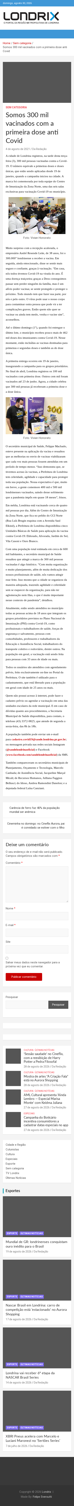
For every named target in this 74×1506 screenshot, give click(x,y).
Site (8, 941)
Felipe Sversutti (42, 1496)
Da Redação (39, 149)
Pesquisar (12, 997)
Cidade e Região (16, 1144)
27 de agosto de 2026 (37, 1107)
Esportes (13, 1191)
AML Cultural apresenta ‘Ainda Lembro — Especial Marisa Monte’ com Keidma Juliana (45, 1098)
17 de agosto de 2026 (18, 1319)
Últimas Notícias (44, 1050)
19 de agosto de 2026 (18, 1251)
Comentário (14, 863)
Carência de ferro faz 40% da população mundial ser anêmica (34, 810)
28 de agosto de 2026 (37, 1066)
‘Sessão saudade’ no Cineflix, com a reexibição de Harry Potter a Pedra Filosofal (43, 1057)
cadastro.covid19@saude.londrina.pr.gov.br (39, 739)
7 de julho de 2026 (16, 1445)
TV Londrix (12, 1173)
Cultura (28, 1050)
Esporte (10, 1163)
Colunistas (12, 1149)
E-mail (11, 925)
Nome (10, 908)
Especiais (29, 1113)
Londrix (46, 1492)
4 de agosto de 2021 (18, 149)
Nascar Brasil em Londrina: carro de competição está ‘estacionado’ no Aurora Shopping (36, 1310)
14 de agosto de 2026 (18, 1382)
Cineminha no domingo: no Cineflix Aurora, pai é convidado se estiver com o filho (36, 825)
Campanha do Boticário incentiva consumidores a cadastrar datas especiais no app (46, 1121)
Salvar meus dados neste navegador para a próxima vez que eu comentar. (33, 964)
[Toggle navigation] (7, 34)
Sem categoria (16, 107)
